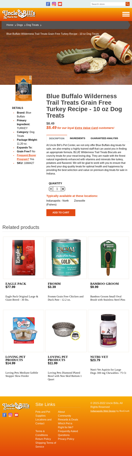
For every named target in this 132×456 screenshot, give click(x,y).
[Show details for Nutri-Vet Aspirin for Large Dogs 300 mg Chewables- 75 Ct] (108, 331)
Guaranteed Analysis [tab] (104, 138)
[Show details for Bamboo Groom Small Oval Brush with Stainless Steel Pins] (108, 257)
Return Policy (43, 439)
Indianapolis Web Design (103, 411)
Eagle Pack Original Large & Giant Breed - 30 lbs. (21, 298)
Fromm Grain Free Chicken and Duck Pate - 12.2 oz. (66, 298)
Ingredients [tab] (77, 138)
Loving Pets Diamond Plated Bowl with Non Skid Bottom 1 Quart (65, 376)
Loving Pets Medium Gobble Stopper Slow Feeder (21, 374)
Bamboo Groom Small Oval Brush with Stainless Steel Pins (107, 298)
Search (128, 4)
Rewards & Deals (68, 419)
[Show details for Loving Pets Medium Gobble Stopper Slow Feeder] (23, 331)
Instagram (54, 4)
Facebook (48, 4)
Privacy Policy (66, 439)
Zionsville (79, 200)
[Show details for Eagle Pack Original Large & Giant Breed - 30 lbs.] (23, 257)
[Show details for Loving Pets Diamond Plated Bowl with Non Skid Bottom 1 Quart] (66, 331)
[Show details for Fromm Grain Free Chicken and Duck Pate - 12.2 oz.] (66, 257)
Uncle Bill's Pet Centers (19, 14)
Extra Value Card (86, 128)
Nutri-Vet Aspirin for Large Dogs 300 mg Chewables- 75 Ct (108, 371)
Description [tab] (56, 138)
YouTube (60, 4)
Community (64, 415)
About (61, 411)
